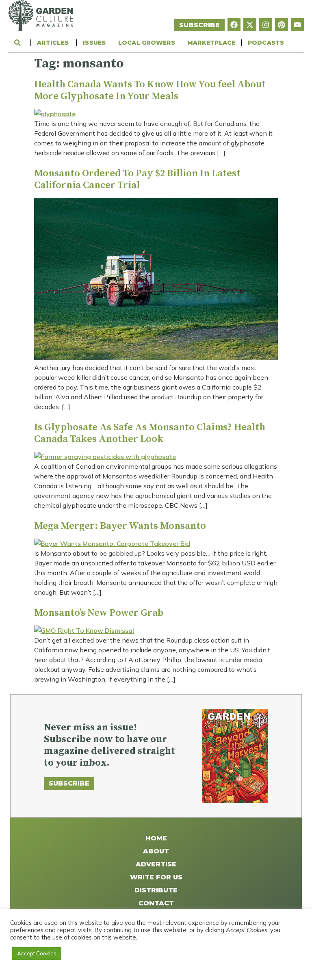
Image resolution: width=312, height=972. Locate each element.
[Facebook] (234, 24)
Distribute (156, 890)
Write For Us (156, 877)
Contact (156, 903)
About (156, 851)
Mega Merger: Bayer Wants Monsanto (120, 526)
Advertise (156, 864)
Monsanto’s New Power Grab (98, 613)
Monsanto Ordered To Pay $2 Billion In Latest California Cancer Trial (137, 179)
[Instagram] (265, 24)
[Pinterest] (281, 24)
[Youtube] (297, 24)
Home (156, 838)
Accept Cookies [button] (36, 953)
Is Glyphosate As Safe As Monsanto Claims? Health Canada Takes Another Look (149, 433)
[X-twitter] (249, 24)
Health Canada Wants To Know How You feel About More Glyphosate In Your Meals (150, 90)
